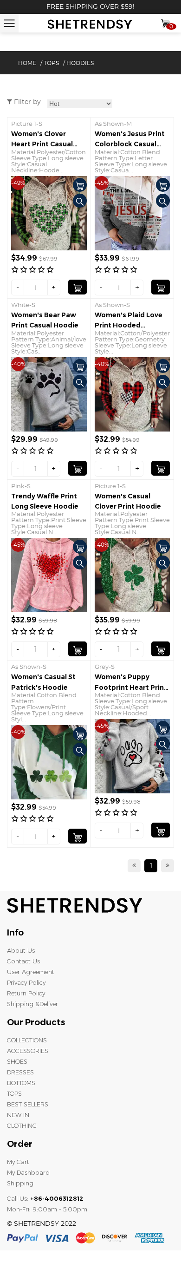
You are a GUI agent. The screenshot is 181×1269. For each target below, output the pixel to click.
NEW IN (18, 1115)
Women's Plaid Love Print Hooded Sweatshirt (128, 325)
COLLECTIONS (27, 1040)
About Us (21, 950)
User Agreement (30, 971)
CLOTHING (22, 1125)
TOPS (51, 63)
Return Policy (26, 993)
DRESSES (20, 1072)
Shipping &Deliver (32, 1003)
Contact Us (23, 961)
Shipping (20, 1183)
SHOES (17, 1061)
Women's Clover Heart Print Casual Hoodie (42, 144)
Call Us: (45, 1198)
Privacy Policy (26, 982)
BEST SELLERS (27, 1104)
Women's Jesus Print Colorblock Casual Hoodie (130, 144)
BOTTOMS (21, 1082)
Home (27, 63)
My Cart (18, 1161)
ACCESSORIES (27, 1050)
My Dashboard (28, 1172)
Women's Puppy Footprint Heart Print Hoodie (131, 687)
